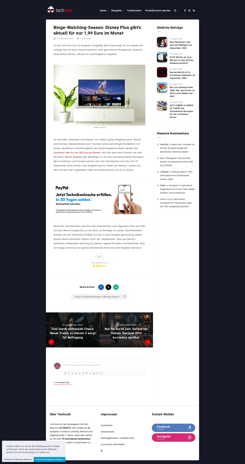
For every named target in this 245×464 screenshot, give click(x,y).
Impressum (107, 425)
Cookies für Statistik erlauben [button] (49, 459)
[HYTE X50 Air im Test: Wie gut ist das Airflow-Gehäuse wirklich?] (162, 57)
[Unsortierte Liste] (83, 373)
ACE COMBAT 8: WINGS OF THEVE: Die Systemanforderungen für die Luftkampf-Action (181, 111)
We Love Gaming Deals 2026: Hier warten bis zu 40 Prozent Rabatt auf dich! (182, 91)
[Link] (94, 373)
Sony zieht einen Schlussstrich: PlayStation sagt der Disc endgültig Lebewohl (176, 203)
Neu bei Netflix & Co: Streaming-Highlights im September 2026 (182, 75)
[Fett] (65, 373)
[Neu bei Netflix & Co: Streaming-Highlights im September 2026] (162, 72)
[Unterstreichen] (72, 373)
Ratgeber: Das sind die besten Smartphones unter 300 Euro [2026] (176, 162)
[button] (50, 452)
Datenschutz (107, 431)
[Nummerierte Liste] (79, 373)
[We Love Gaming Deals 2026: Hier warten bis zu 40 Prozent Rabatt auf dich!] (162, 87)
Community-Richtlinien (113, 444)
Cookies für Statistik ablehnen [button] (18, 459)
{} (97, 373)
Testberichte (134, 10)
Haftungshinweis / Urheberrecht (117, 438)
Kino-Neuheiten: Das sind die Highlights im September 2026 (181, 45)
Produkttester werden (157, 10)
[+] (100, 373)
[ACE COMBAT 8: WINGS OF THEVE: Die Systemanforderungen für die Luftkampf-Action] (162, 105)
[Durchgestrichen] (76, 373)
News (103, 10)
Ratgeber (116, 10)
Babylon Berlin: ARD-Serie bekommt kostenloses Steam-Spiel (176, 175)
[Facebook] (185, 10)
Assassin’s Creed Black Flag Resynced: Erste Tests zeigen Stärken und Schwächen (177, 189)
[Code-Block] (90, 373)
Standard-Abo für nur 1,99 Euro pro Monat (77, 152)
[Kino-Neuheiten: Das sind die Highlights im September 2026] (162, 42)
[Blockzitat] (87, 373)
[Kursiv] (69, 373)
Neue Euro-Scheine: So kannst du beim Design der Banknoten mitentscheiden (177, 148)
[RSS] (194, 10)
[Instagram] (189, 10)
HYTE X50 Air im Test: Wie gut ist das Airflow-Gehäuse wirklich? (182, 60)
